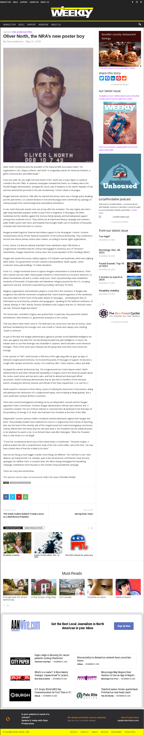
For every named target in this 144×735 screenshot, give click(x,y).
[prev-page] (88, 528)
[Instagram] (137, 2)
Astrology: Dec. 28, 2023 (110, 251)
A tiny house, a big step (43, 597)
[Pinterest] (19, 497)
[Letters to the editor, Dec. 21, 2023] (48, 542)
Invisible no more (96, 597)
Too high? (104, 236)
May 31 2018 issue (24, 483)
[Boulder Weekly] (72, 12)
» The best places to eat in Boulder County (117, 68)
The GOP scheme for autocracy (79, 555)
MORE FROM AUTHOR (33, 528)
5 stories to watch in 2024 (110, 278)
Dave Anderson (15, 41)
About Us (45, 2)
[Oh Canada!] (72, 587)
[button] (140, 24)
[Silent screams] (128, 587)
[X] (141, 2)
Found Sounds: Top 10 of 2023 (111, 265)
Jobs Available (116, 732)
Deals (15, 2)
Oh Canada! (65, 597)
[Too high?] (134, 240)
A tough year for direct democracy (15, 598)
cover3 (13, 483)
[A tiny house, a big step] (44, 587)
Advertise (34, 2)
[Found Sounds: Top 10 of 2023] (134, 267)
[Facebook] (132, 2)
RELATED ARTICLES (13, 528)
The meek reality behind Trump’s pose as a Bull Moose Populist (23, 515)
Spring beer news (84, 513)
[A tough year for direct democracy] (15, 587)
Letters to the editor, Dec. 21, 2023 (47, 556)
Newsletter (5, 2)
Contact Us (84, 732)
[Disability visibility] (17, 542)
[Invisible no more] (100, 587)
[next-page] (91, 528)
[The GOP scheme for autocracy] (79, 542)
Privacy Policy (130, 732)
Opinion (7, 31)
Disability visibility (11, 555)
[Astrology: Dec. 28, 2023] (134, 254)
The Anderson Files (22, 31)
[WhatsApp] (25, 497)
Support (24, 2)
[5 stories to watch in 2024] (134, 281)
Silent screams (123, 597)
